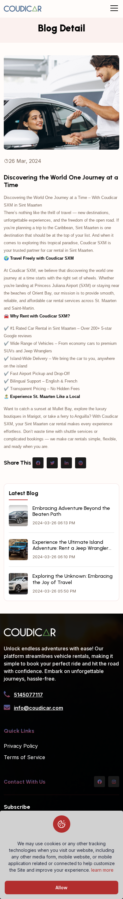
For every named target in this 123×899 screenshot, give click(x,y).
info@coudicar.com (38, 708)
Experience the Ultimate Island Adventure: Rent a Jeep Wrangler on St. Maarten (70, 545)
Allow (61, 887)
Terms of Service (24, 757)
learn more (102, 870)
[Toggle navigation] (114, 8)
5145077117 (28, 695)
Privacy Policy (21, 746)
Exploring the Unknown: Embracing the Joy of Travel (72, 579)
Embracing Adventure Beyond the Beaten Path (71, 511)
